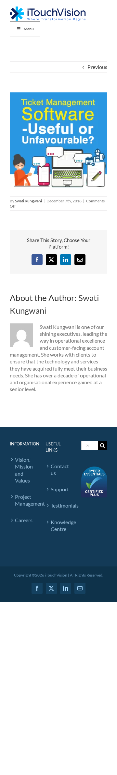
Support (59, 489)
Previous (97, 67)
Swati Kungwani (28, 200)
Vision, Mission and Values (23, 469)
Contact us (59, 469)
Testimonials (59, 505)
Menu (29, 28)
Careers (23, 520)
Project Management (23, 500)
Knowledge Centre (59, 525)
